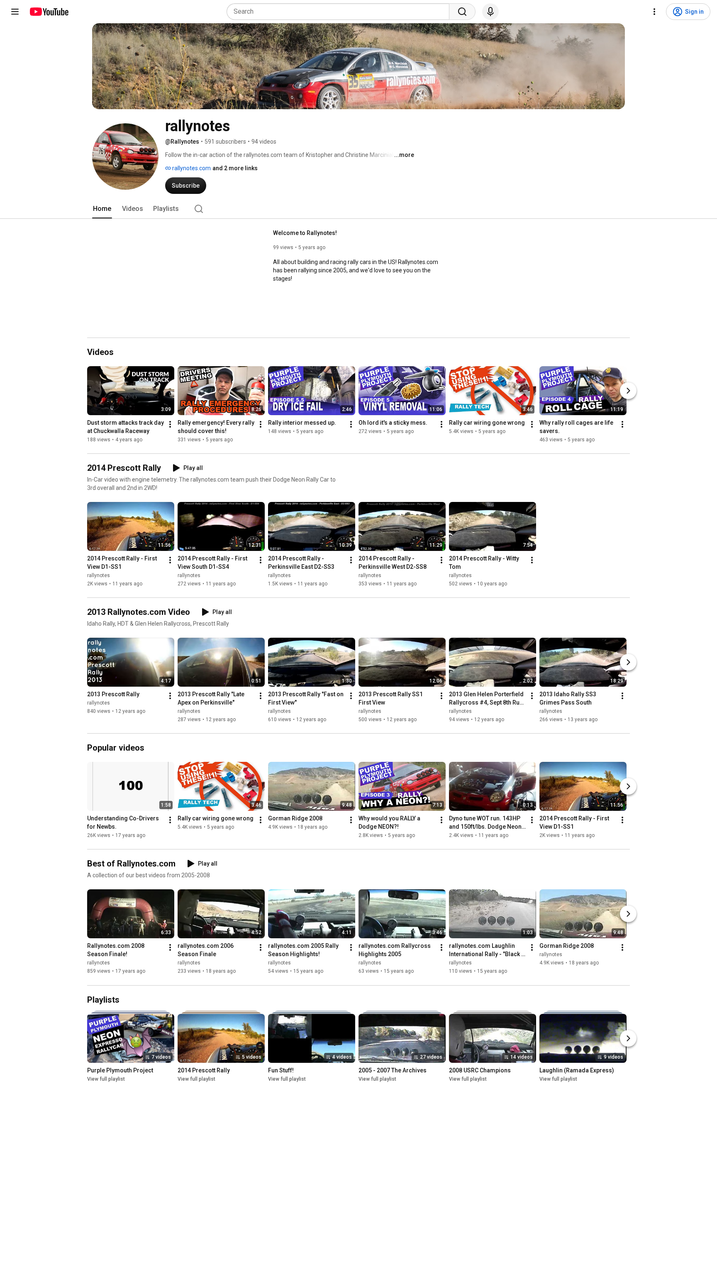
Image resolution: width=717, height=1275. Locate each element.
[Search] (462, 11)
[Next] (628, 390)
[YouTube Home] (48, 11)
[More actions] (170, 424)
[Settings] (654, 12)
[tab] (102, 209)
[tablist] (358, 209)
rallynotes (98, 575)
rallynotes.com (191, 168)
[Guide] (15, 12)
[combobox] (340, 12)
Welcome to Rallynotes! (305, 233)
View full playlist (106, 1079)
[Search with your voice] (490, 11)
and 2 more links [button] (235, 168)
